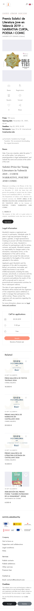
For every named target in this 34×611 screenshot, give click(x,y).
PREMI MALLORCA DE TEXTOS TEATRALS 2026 (16, 379)
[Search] (27, 4)
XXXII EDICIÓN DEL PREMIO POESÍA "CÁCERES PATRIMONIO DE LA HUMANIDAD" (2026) (17, 494)
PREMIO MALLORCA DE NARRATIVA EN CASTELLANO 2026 (13, 416)
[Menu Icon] (4, 4)
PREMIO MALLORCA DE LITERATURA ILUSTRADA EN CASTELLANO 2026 (15, 455)
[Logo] (8, 4)
